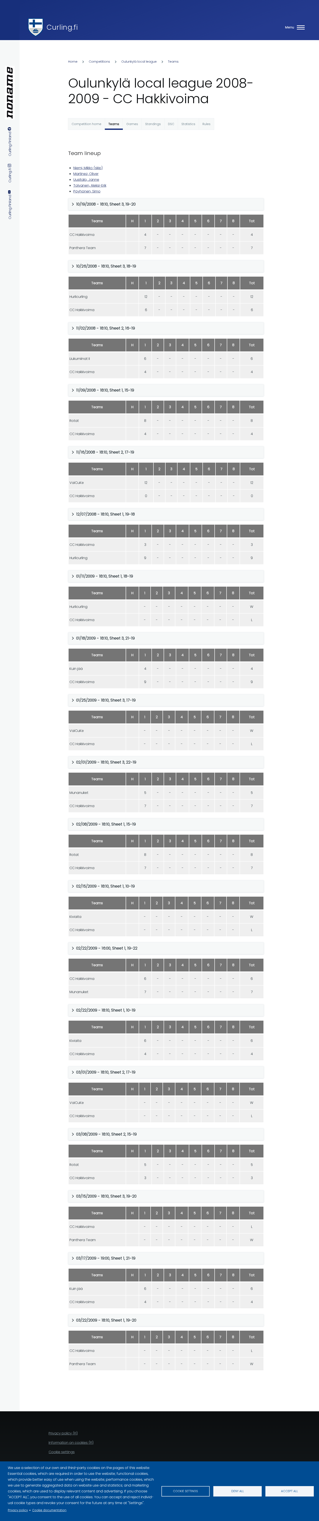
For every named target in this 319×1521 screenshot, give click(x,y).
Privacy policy (18, 1510)
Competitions (99, 61)
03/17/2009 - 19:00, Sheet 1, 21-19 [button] (105, 1258)
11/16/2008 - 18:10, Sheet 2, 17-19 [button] (105, 452)
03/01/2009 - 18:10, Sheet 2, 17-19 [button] (105, 1072)
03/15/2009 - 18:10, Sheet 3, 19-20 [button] (106, 1196)
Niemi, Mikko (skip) (88, 167)
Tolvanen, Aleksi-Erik (89, 185)
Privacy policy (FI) (63, 1433)
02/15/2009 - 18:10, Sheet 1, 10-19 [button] (105, 886)
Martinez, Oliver (86, 173)
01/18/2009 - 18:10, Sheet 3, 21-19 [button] (105, 638)
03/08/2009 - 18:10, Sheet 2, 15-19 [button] (106, 1134)
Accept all (289, 1491)
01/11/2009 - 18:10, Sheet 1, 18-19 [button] (104, 576)
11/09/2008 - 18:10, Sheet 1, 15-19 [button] (105, 390)
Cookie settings (185, 1491)
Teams (173, 61)
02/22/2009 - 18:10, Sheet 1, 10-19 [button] (105, 1010)
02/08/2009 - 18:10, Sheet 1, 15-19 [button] (106, 824)
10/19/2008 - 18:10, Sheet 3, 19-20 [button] (106, 204)
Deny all (237, 1491)
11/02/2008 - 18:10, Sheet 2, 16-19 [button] (105, 328)
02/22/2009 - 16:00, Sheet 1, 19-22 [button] (106, 948)
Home (72, 61)
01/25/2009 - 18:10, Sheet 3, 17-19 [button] (106, 700)
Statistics (188, 124)
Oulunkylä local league (139, 61)
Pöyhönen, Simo (86, 191)
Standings (153, 124)
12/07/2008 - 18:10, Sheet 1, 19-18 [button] (105, 514)
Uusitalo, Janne (86, 179)
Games (132, 124)
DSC (171, 124)
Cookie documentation (49, 1510)
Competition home (86, 124)
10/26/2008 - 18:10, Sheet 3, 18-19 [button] (106, 266)
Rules (206, 124)
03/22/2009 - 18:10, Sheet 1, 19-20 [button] (106, 1320)
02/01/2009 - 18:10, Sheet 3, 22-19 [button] (106, 762)
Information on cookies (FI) (71, 1442)
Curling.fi (62, 27)
